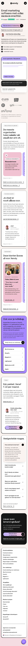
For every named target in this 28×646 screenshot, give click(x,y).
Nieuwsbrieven (6, 555)
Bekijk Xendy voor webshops (10, 185)
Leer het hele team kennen (9, 219)
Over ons (5, 606)
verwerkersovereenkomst (10, 632)
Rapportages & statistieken (10, 561)
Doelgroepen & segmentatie (10, 557)
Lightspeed (8, 361)
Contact (5, 610)
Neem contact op (7, 506)
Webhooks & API (9, 365)
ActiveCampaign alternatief (10, 591)
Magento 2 (8, 357)
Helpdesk (5, 608)
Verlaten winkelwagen (8, 559)
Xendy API (5, 617)
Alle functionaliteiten (8, 563)
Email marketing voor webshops (11, 570)
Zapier (7, 369)
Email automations (8, 553)
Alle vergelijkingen (7, 585)
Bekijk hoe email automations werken (12, 182)
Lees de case (8, 300)
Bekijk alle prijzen (7, 401)
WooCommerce (9, 349)
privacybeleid (6, 630)
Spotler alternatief (7, 595)
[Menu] (2, 3)
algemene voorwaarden (9, 627)
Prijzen (4, 604)
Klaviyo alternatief (7, 589)
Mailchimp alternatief (8, 587)
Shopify (7, 353)
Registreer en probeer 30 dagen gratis (11, 29)
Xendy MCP (6, 619)
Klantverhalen (6, 602)
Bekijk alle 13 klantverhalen (9, 309)
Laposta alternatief (8, 593)
